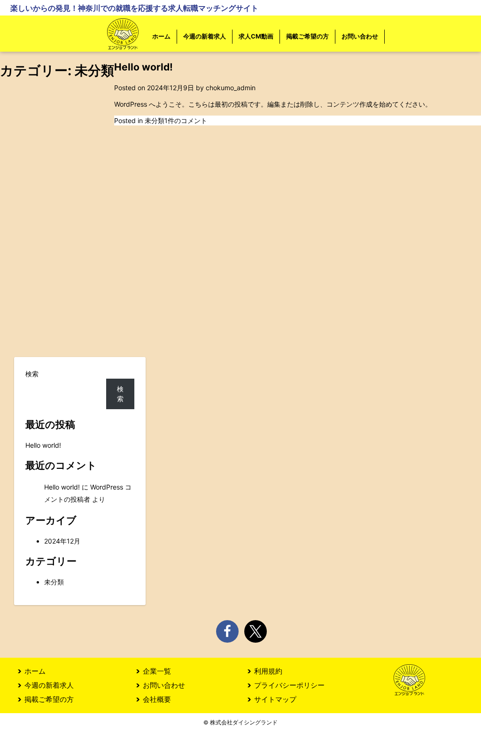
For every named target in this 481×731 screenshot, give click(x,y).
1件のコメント (185, 120)
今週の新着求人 (204, 36)
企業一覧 (157, 671)
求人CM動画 (256, 36)
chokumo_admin (231, 88)
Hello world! (143, 67)
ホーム (161, 36)
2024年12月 (62, 541)
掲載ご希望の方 (307, 36)
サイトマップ (275, 699)
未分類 (154, 120)
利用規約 (268, 671)
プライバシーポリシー (289, 685)
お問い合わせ (359, 36)
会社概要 (157, 699)
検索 (32, 374)
